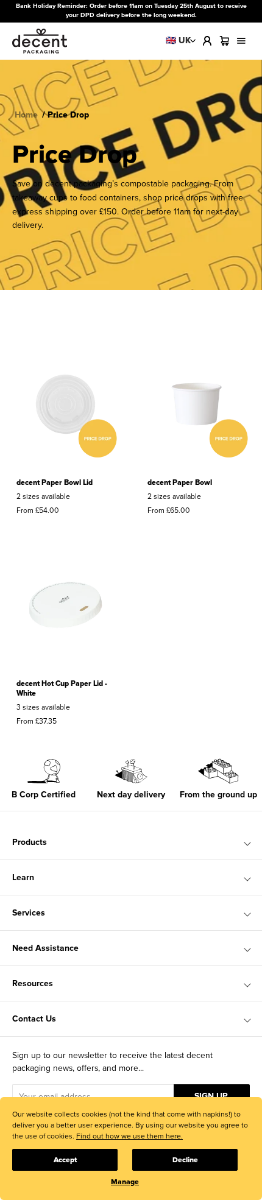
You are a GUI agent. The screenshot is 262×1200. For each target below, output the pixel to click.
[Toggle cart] (224, 40)
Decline (185, 1160)
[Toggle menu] (241, 40)
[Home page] (39, 41)
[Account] (207, 40)
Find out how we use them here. (129, 1136)
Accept (65, 1160)
